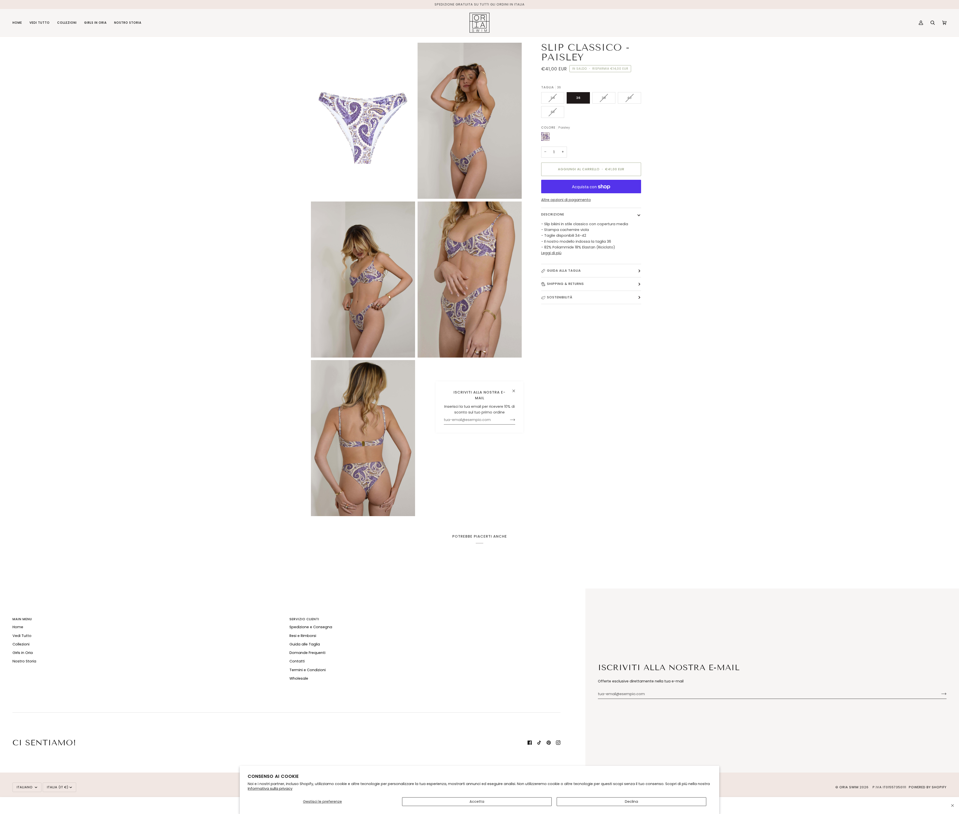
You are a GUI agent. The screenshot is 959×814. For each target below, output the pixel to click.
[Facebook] (529, 742)
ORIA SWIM (849, 787)
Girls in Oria (22, 652)
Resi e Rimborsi (302, 635)
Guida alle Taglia (304, 644)
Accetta (477, 801)
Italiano (25, 787)
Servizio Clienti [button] (304, 619)
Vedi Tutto (21, 635)
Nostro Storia (24, 661)
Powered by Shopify (928, 787)
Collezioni (20, 644)
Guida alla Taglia (564, 270)
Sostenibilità (559, 297)
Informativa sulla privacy (270, 788)
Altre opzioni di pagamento (566, 199)
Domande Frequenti (307, 652)
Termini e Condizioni (307, 669)
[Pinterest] (548, 742)
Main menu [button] (22, 619)
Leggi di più (551, 252)
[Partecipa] (940, 694)
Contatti (297, 661)
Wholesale (298, 678)
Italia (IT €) (57, 787)
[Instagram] (558, 742)
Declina (631, 801)
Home (17, 626)
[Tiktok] (539, 742)
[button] (39, 22)
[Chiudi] (952, 805)
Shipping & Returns (565, 284)
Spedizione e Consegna (310, 626)
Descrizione (552, 214)
